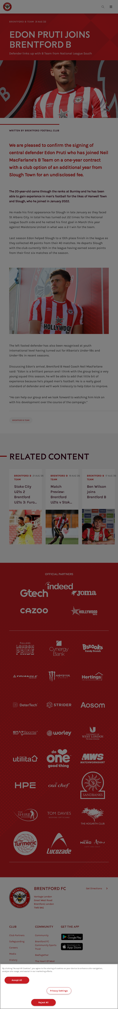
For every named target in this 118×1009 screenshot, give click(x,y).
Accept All (17, 980)
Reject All (43, 1002)
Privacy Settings (59, 990)
